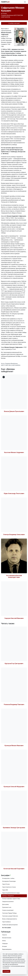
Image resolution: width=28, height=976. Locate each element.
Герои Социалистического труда (11, 893)
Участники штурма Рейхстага (10, 916)
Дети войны (5, 904)
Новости (4, 935)
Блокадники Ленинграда (9, 881)
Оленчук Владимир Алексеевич (14, 534)
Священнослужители (7, 901)
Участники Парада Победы (9, 913)
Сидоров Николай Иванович (14, 618)
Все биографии (6, 927)
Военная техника (6, 937)
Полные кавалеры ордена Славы (11, 898)
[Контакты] (21, 2)
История (4, 946)
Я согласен (6, 971)
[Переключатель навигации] (25, 2)
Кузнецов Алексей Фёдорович (14, 786)
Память (5, 2)
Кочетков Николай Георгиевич (14, 869)
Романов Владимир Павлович (14, 704)
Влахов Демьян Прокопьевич (14, 411)
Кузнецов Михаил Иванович (14, 745)
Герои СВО (5, 890)
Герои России (6, 884)
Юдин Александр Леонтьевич (14, 493)
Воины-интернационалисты (9, 919)
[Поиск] (22, 2)
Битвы (4, 940)
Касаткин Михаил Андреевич (14, 452)
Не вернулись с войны (8, 878)
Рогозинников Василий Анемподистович (14, 576)
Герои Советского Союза (9, 887)
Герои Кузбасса (6, 922)
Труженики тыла (6, 907)
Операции (5, 943)
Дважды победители (8, 895)
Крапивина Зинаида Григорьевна (14, 827)
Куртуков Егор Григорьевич (14, 663)
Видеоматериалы (7, 949)
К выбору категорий (14, 23)
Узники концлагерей (7, 910)
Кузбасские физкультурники (10, 924)
